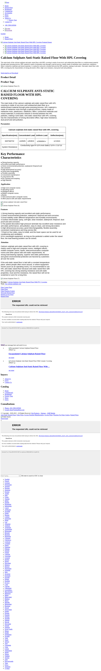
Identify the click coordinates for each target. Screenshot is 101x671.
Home (7, 6)
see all (3, 345)
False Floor (4, 289)
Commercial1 (9, 392)
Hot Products (35, 413)
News (6, 15)
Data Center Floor (6, 287)
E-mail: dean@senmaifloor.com (14, 410)
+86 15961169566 (10, 25)
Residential (8, 9)
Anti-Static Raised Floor (8, 415)
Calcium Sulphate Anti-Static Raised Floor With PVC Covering (27, 282)
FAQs (6, 16)
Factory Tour (13, 20)
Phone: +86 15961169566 (13, 408)
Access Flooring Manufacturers (34, 415)
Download (14, 73)
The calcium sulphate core (13, 284)
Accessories (8, 13)
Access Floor (48, 415)
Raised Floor (9, 7)
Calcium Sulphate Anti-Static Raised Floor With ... (29, 366)
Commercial (8, 11)
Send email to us (6, 73)
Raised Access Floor (7, 294)
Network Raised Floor (8, 293)
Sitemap (43, 413)
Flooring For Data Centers (61, 415)
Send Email (4, 418)
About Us (8, 18)
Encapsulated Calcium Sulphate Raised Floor (27, 354)
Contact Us (8, 22)
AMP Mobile (51, 413)
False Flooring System (8, 291)
